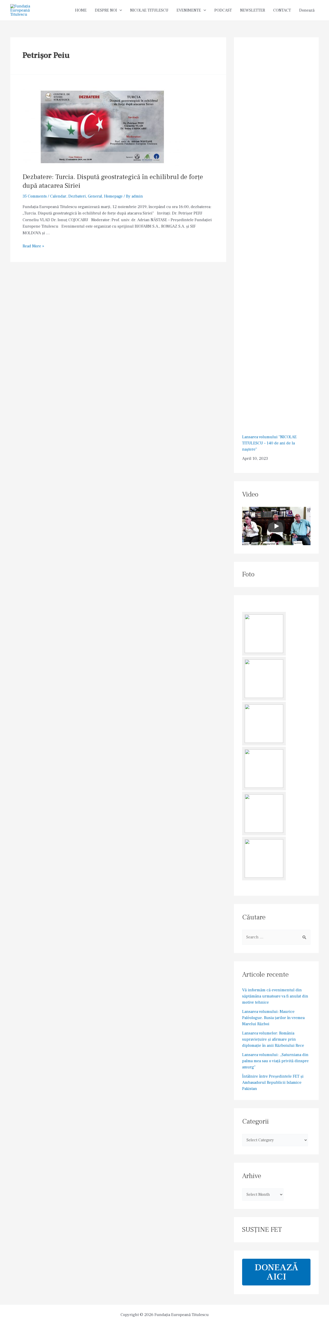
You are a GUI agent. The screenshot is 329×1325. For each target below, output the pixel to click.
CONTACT (282, 10)
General (95, 196)
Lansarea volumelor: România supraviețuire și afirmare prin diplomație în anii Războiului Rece (273, 1039)
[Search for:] (276, 937)
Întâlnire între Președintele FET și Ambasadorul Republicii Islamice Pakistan (273, 1082)
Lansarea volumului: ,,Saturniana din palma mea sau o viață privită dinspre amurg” (275, 1061)
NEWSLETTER (252, 10)
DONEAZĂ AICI (276, 1272)
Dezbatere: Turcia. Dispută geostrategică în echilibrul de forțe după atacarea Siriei (113, 181)
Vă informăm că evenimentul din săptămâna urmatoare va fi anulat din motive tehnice (275, 996)
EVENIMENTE (189, 10)
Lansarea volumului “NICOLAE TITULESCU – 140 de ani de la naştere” (269, 443)
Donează (307, 10)
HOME (81, 10)
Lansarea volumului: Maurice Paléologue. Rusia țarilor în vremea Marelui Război (273, 1018)
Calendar (58, 196)
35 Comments (35, 196)
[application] (119, 10)
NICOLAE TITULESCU (149, 10)
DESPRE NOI (106, 10)
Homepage (113, 196)
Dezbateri (77, 196)
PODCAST (223, 10)
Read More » (33, 246)
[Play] (276, 526)
